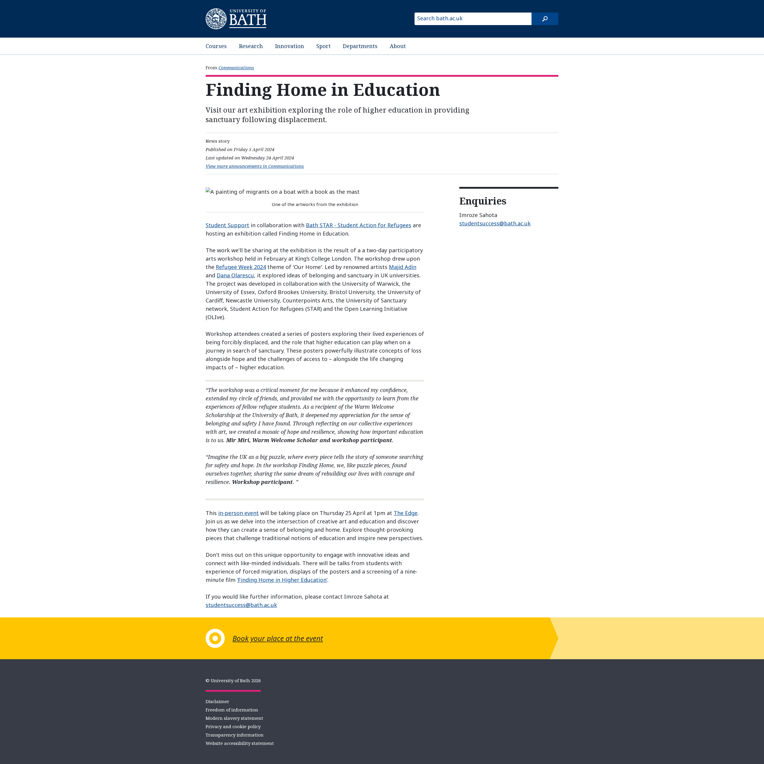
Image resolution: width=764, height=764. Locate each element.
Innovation (289, 46)
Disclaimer (217, 701)
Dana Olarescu (235, 275)
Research (251, 46)
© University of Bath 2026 (233, 680)
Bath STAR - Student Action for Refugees (358, 225)
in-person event (238, 512)
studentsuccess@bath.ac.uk (241, 604)
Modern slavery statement (234, 718)
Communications (236, 67)
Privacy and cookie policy (233, 726)
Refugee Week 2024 (241, 266)
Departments (360, 46)
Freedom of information (232, 710)
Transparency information (235, 735)
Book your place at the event (277, 638)
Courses (216, 46)
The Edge (406, 512)
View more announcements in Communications (255, 166)
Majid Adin (402, 266)
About (398, 46)
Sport (323, 46)
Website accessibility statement (240, 743)
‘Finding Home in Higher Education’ (282, 579)
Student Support (227, 225)
